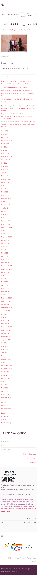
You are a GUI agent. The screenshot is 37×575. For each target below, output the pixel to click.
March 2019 (5, 288)
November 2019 (6, 269)
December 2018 (6, 298)
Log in (3, 413)
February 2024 (6, 179)
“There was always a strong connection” (14, 87)
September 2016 (6, 375)
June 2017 (4, 346)
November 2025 (6, 141)
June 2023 (4, 189)
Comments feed (6, 420)
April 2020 (4, 256)
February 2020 (6, 263)
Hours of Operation (29, 454)
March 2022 (5, 218)
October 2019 (5, 272)
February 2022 (6, 221)
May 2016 (4, 388)
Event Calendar (31, 458)
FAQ (9, 558)
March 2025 (5, 153)
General (3, 402)
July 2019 (4, 276)
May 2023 (4, 192)
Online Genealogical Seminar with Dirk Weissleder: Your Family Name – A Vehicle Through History (17, 116)
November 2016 (6, 369)
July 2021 (4, 231)
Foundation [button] (8, 14)
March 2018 (5, 320)
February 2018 (6, 324)
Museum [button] (16, 14)
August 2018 (5, 311)
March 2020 (5, 259)
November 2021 (6, 227)
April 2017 (4, 353)
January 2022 (5, 224)
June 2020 (4, 250)
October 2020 (5, 240)
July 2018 (4, 314)
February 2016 (6, 398)
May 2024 (4, 170)
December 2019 (6, 266)
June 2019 (4, 279)
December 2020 (6, 237)
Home (2, 14)
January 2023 (5, 202)
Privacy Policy (19, 558)
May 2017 (4, 349)
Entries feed (5, 416)
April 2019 (4, 285)
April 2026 (4, 137)
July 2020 (4, 247)
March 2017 (5, 356)
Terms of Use (31, 558)
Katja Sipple (12, 30)
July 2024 (4, 163)
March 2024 (5, 176)
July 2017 (4, 343)
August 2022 (5, 211)
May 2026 (4, 134)
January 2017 (5, 362)
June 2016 (4, 385)
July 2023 (4, 186)
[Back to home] (3, 4)
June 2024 (4, 166)
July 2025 (4, 147)
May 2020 (4, 253)
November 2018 (6, 301)
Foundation (5, 441)
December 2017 (6, 327)
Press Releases (6, 409)
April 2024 (4, 173)
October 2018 (5, 304)
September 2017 (6, 337)
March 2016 (5, 394)
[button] (11, 4)
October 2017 (5, 333)
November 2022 (6, 205)
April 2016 (4, 391)
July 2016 (4, 382)
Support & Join (6, 450)
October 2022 (5, 208)
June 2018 (4, 317)
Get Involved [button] (29, 14)
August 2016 (5, 378)
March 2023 (5, 195)
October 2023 (5, 182)
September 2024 (6, 160)
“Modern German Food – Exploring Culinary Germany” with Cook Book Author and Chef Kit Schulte (18, 108)
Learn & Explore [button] (22, 14)
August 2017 (5, 340)
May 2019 (4, 282)
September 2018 (6, 308)
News (3, 405)
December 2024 (6, 157)
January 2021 (5, 234)
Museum (4, 445)
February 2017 (6, 359)
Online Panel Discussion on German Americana (16, 90)
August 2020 (5, 243)
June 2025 (4, 150)
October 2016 (5, 372)
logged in (12, 68)
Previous (5, 57)
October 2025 (5, 144)
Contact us (32, 462)
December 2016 (6, 365)
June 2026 (4, 131)
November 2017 (6, 330)
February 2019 (6, 292)
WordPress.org (6, 423)
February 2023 (6, 198)
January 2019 (5, 295)
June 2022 (4, 214)
